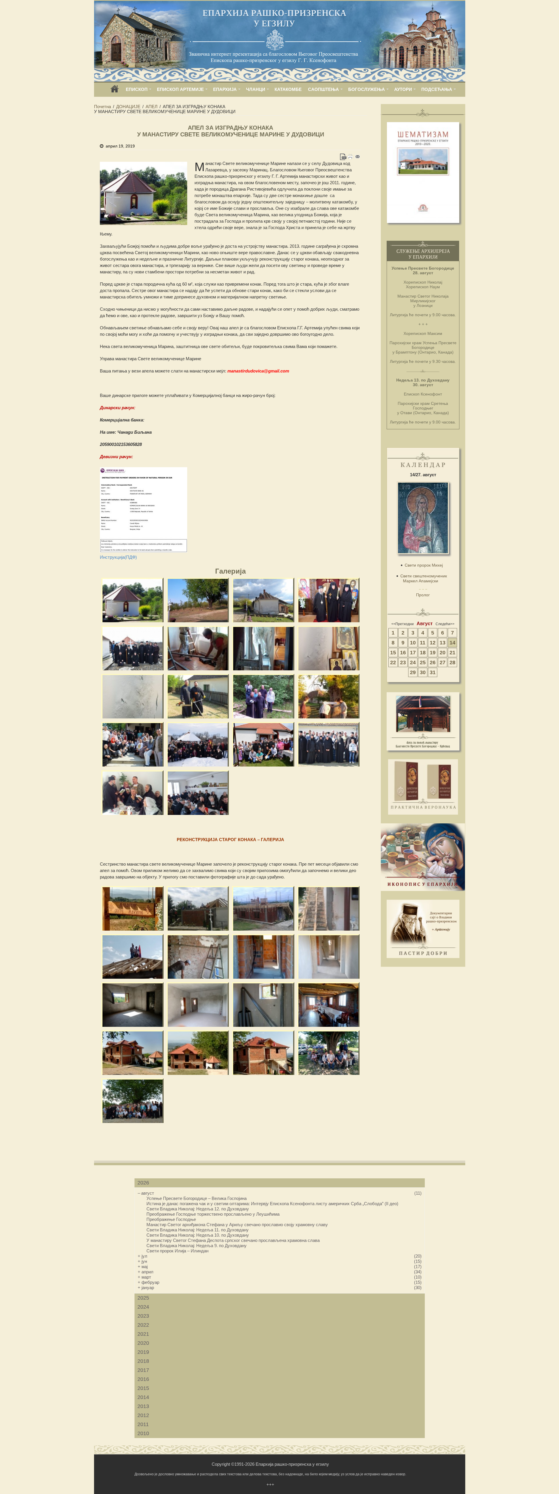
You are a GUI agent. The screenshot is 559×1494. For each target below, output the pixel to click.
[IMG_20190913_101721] (263, 1004)
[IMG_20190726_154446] (132, 956)
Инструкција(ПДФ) (118, 557)
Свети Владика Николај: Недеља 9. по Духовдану (196, 1245)
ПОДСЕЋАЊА (436, 89)
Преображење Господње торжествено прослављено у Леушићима (213, 1214)
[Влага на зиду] (328, 648)
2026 (143, 1183)
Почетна (102, 106)
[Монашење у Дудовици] (328, 600)
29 (413, 672)
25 (423, 662)
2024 (143, 1307)
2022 (143, 1325)
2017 (143, 1370)
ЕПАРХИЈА (225, 89)
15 (393, 652)
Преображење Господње (171, 1219)
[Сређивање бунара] (263, 696)
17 (413, 652)
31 (433, 672)
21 (452, 652)
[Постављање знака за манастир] (328, 696)
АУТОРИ (403, 89)
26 (433, 662)
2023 (143, 1316)
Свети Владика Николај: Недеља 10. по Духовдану (197, 1235)
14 (452, 643)
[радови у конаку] (263, 648)
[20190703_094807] (198, 908)
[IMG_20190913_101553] (328, 956)
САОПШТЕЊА (323, 89)
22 (393, 662)
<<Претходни (402, 624)
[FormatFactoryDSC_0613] (132, 1100)
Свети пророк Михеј (424, 565)
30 (423, 672)
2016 (143, 1379)
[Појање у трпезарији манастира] (132, 792)
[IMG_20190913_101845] (263, 956)
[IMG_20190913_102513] (132, 908)
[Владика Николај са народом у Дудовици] (198, 744)
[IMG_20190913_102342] (132, 1052)
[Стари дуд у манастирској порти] (198, 600)
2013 (143, 1406)
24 (413, 662)
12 (433, 643)
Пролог (423, 595)
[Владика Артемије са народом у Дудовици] (132, 744)
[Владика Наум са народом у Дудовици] (328, 744)
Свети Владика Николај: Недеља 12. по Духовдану (197, 1208)
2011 (143, 1424)
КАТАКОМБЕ (288, 89)
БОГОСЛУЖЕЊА (366, 89)
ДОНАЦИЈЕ (128, 106)
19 (433, 652)
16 (403, 652)
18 (423, 652)
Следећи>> (445, 624)
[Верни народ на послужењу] (198, 792)
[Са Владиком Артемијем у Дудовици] (132, 648)
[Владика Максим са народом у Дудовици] (263, 744)
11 (422, 643)
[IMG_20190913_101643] (198, 1004)
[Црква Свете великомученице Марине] (132, 600)
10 (413, 643)
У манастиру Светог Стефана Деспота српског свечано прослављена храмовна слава (233, 1240)
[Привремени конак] (263, 600)
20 (442, 652)
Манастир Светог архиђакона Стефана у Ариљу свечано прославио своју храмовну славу (237, 1224)
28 (452, 662)
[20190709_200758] (328, 908)
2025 (143, 1298)
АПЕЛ (152, 106)
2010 (143, 1433)
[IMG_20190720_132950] (328, 1052)
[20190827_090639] (198, 956)
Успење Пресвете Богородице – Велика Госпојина (196, 1198)
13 (442, 643)
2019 (143, 1352)
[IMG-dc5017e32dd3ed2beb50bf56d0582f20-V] (263, 1052)
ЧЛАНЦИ (255, 89)
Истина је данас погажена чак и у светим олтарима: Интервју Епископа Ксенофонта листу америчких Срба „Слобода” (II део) (272, 1203)
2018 (143, 1361)
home (114, 90)
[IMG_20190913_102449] (198, 1052)
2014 (143, 1397)
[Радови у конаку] (198, 648)
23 (403, 662)
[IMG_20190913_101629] (132, 1004)
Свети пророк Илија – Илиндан (177, 1250)
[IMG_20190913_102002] (328, 1004)
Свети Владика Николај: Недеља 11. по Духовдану (197, 1229)
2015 (143, 1388)
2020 (143, 1343)
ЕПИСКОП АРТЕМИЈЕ (180, 89)
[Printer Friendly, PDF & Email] (350, 156)
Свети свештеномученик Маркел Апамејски (423, 578)
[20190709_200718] (263, 908)
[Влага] (132, 696)
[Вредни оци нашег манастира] (198, 696)
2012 (143, 1415)
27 (442, 662)
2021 (143, 1334)
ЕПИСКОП (137, 89)
